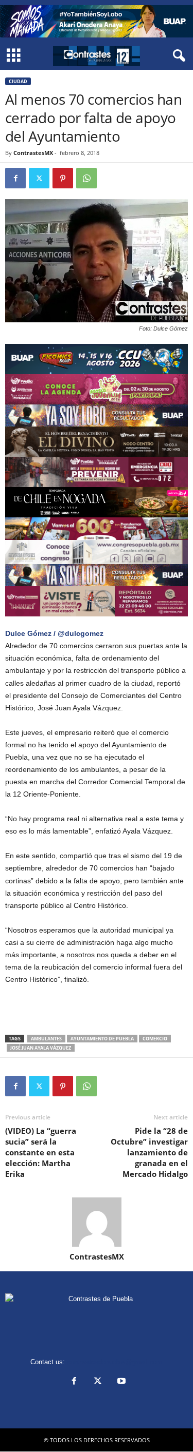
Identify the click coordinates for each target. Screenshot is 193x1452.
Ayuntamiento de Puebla (102, 1038)
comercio (155, 1038)
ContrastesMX (33, 153)
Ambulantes (46, 1038)
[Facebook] (15, 178)
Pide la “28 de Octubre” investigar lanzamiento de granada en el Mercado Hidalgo (149, 1152)
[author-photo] (96, 1222)
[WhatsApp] (86, 178)
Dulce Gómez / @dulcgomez (54, 633)
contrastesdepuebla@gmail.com (115, 1362)
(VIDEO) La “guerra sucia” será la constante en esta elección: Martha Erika (40, 1152)
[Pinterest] (62, 178)
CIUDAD (18, 81)
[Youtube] (120, 1382)
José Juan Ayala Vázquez (40, 1047)
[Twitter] (39, 178)
